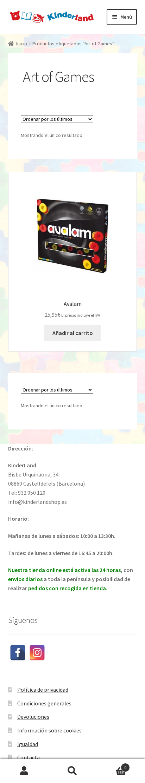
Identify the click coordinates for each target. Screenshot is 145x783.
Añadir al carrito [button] (72, 332)
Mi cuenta (24, 771)
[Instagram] (37, 652)
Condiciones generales (44, 703)
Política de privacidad (42, 689)
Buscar (72, 771)
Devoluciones (33, 716)
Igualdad (27, 744)
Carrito (112, 765)
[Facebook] (18, 652)
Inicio (21, 43)
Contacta (28, 757)
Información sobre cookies (49, 730)
